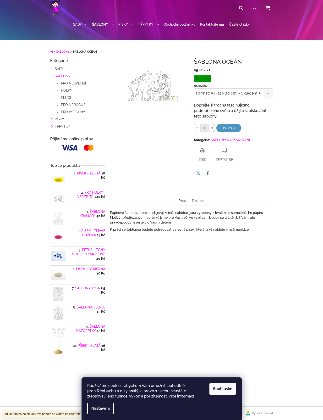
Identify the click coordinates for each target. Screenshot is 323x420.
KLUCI (65, 98)
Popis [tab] (183, 201)
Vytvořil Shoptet (262, 413)
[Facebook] (207, 173)
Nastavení (100, 408)
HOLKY (66, 90)
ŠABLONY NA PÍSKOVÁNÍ (230, 140)
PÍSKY (59, 119)
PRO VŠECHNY (72, 112)
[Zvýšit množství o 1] (212, 128)
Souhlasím (222, 388)
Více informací (181, 396)
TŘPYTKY (62, 126)
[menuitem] (80, 24)
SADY (59, 69)
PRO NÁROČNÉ (73, 105)
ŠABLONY (63, 76)
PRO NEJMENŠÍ (73, 83)
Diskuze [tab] (198, 201)
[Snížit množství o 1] (197, 128)
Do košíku (228, 128)
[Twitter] (198, 173)
